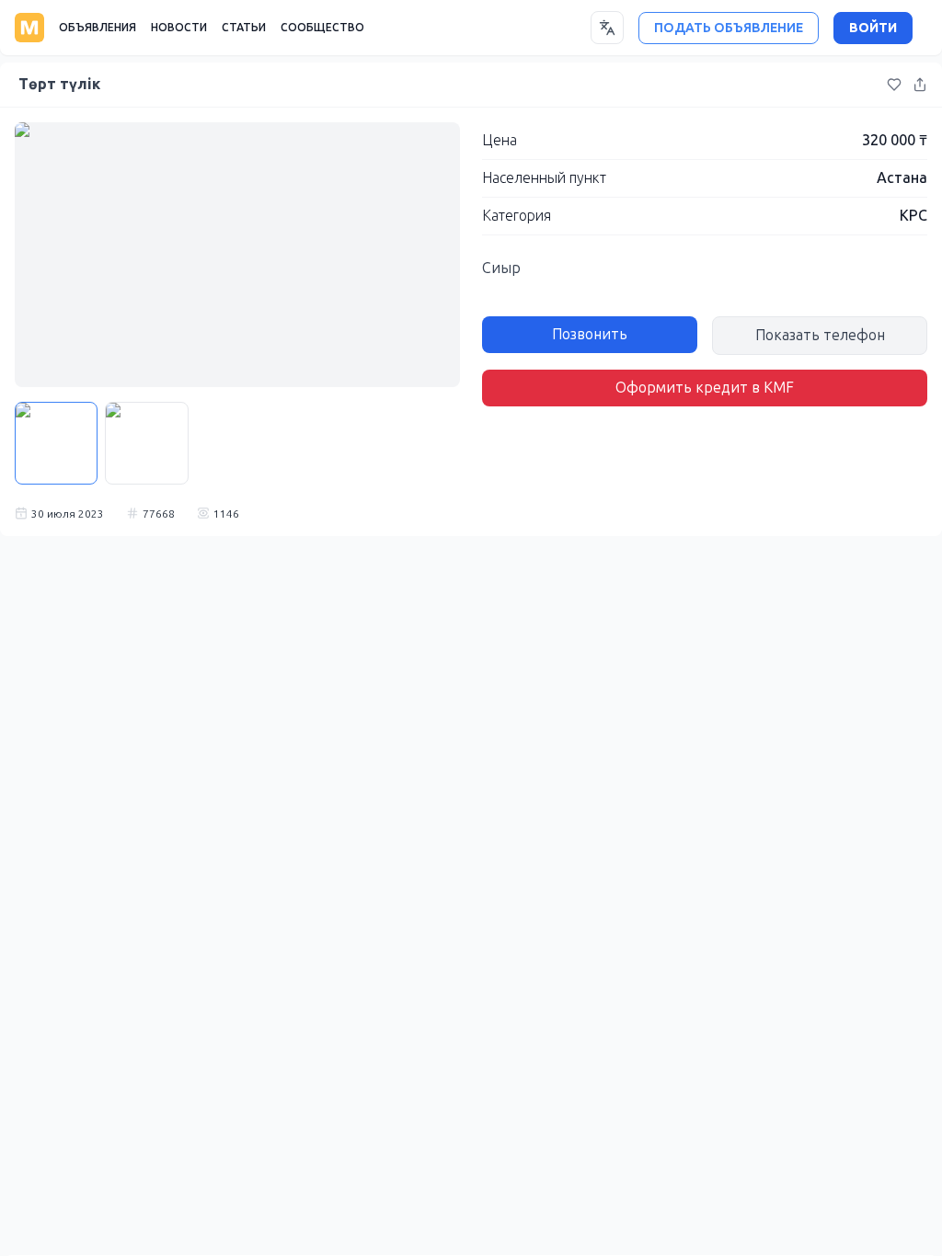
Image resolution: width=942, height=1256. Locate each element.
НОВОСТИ (179, 27)
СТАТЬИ (244, 27)
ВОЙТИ (873, 28)
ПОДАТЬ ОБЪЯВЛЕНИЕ (728, 28)
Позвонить (589, 334)
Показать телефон (820, 335)
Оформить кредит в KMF (704, 387)
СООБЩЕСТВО (322, 27)
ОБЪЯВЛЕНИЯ (97, 27)
